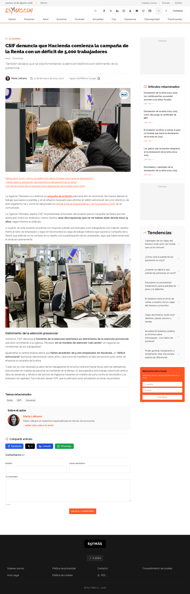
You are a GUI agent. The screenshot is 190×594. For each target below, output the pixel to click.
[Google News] (150, 11)
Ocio (114, 19)
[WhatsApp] (143, 11)
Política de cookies (62, 575)
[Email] (136, 11)
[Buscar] (95, 11)
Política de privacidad (64, 568)
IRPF (19, 400)
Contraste (178, 11)
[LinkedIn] (117, 11)
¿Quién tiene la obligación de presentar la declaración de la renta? (41, 182)
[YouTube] (130, 11)
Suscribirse (162, 397)
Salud (45, 19)
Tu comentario (11, 477)
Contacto (102, 568)
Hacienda (30, 400)
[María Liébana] (7, 78)
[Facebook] (104, 11)
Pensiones (29, 19)
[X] (110, 11)
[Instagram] (123, 11)
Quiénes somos (149, 3)
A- (159, 11)
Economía (61, 19)
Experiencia (130, 19)
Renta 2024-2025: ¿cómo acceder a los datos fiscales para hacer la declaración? (49, 178)
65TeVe (178, 3)
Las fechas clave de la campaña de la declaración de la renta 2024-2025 (45, 186)
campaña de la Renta (59, 196)
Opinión (12, 19)
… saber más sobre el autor (38, 425)
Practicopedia (175, 19)
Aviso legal (13, 575)
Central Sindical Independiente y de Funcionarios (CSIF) (85, 203)
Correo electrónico (77, 463)
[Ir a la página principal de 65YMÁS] (19, 10)
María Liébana (19, 78)
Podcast (166, 3)
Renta (9, 400)
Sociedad (79, 19)
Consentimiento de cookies (157, 568)
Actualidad (98, 19)
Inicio (7, 58)
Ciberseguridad (152, 19)
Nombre (8, 463)
